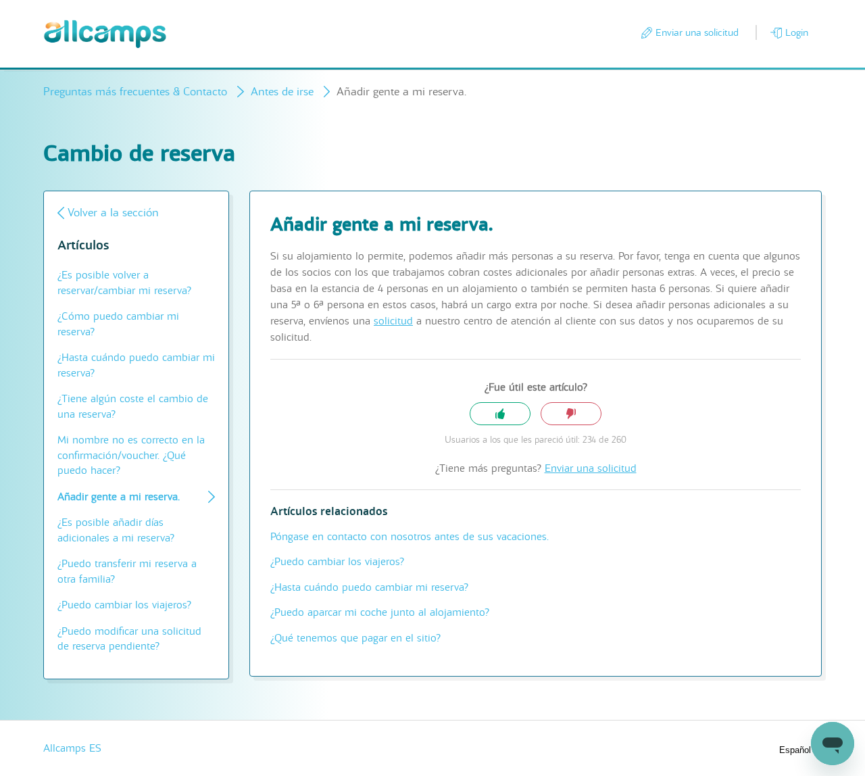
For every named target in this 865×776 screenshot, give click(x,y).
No (571, 414)
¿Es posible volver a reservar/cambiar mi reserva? (124, 282)
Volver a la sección (113, 212)
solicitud (393, 321)
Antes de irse (282, 91)
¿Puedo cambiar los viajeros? (124, 605)
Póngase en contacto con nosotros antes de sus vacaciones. (409, 536)
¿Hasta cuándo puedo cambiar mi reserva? (136, 365)
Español (796, 750)
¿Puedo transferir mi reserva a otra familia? (127, 571)
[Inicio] (105, 34)
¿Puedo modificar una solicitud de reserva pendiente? (129, 639)
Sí (500, 414)
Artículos (83, 245)
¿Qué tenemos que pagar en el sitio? (355, 638)
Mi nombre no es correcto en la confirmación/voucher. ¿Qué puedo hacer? (131, 455)
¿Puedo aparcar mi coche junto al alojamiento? (379, 612)
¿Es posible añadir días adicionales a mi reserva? (115, 530)
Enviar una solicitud (697, 32)
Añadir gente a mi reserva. (118, 497)
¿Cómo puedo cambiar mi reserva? (118, 324)
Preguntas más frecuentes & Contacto (135, 91)
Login (796, 32)
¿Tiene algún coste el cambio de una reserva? (132, 406)
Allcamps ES (72, 748)
